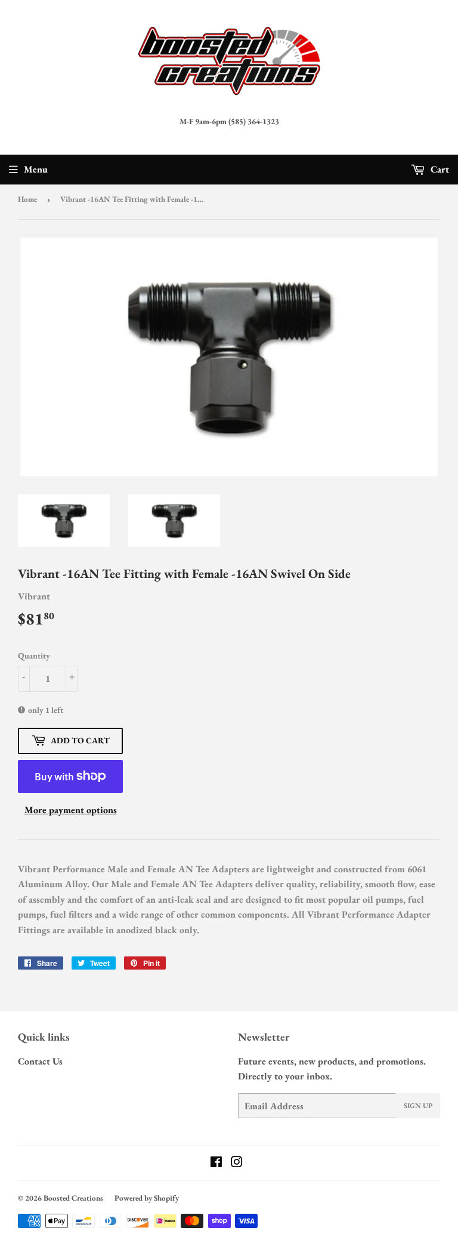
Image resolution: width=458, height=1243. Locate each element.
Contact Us (40, 1061)
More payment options (70, 810)
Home (27, 199)
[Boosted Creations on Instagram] (237, 1163)
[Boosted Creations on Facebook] (216, 1163)
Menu (36, 169)
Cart (438, 169)
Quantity (34, 655)
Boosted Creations (73, 1198)
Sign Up (418, 1105)
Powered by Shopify (146, 1198)
